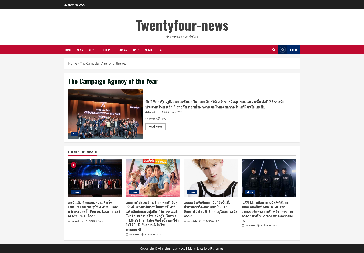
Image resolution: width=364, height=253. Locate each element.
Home (67, 50)
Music (148, 50)
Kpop (136, 50)
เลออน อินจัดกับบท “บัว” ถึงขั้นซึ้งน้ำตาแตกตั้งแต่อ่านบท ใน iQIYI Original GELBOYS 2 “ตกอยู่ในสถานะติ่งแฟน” (210, 209)
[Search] (273, 49)
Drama (123, 50)
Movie (92, 50)
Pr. (160, 50)
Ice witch (153, 112)
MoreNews (195, 248)
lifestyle (107, 50)
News (80, 50)
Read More (157, 127)
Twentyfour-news (182, 24)
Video (293, 50)
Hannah (75, 221)
